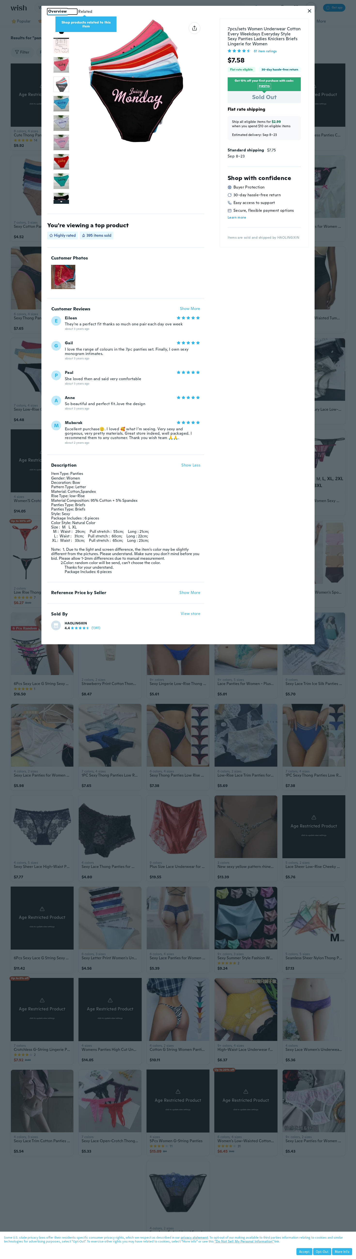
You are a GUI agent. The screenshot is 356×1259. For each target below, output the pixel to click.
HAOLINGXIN (76, 623)
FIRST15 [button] (264, 86)
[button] (309, 11)
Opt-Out (322, 1251)
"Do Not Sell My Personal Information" (244, 1241)
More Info (342, 1251)
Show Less (190, 465)
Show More (190, 309)
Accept (304, 1251)
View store (190, 614)
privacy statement (194, 1237)
